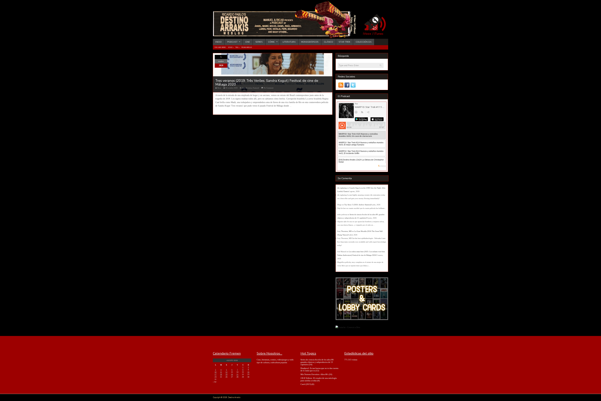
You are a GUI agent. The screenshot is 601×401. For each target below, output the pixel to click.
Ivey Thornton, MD (344, 231)
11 (221, 372)
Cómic (270, 41)
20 (232, 374)
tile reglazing (342, 188)
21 (237, 374)
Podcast (230, 41)
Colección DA (364, 41)
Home (230, 47)
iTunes (378, 33)
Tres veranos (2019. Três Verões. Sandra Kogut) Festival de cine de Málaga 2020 (266, 82)
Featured (256, 88)
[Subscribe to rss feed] (340, 85)
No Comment (268, 88)
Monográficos (309, 41)
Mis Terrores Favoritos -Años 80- (314, 374)
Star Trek (344, 41)
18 (221, 374)
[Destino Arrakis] (286, 35)
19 (226, 374)
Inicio (219, 41)
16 (248, 372)
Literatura (289, 41)
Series (259, 41)
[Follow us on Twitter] (353, 85)
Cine (247, 41)
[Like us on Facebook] (346, 85)
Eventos (249, 88)
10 (215, 372)
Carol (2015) (305, 384)
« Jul (214, 382)
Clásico (328, 41)
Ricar (219, 88)
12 (226, 372)
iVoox (367, 33)
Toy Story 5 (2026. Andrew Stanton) (357, 205)
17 (215, 374)
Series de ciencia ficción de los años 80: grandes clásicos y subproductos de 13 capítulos (317, 362)
